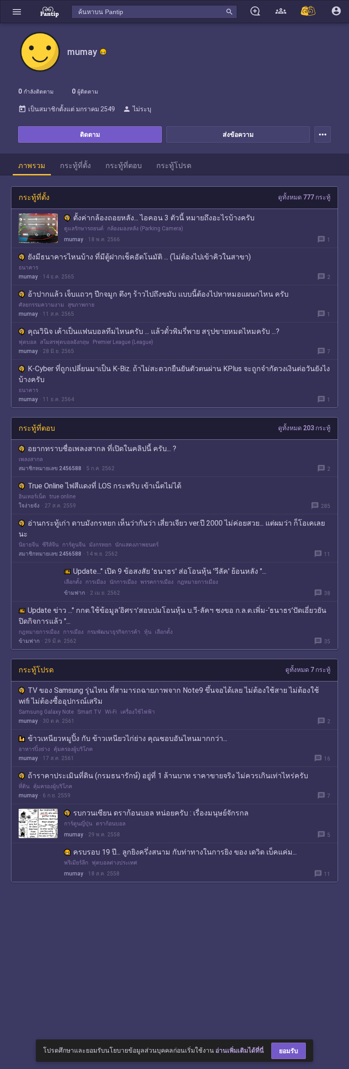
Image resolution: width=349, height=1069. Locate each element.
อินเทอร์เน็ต (32, 496)
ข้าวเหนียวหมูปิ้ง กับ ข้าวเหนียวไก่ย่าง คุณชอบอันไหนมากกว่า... (127, 738)
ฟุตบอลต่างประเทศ (114, 863)
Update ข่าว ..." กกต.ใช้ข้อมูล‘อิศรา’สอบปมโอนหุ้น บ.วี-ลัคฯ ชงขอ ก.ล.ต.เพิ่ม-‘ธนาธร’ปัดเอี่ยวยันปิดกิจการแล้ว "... (172, 616)
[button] (16, 11)
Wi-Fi (111, 712)
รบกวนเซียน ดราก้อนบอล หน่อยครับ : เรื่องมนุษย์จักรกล (161, 813)
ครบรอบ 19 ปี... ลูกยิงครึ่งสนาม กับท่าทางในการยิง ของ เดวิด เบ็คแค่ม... (185, 852)
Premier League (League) (123, 342)
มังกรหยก (100, 545)
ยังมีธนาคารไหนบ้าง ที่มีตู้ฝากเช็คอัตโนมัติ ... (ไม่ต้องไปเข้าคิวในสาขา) (139, 257)
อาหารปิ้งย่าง (34, 749)
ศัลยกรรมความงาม (41, 305)
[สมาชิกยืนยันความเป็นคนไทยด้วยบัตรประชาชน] (103, 51)
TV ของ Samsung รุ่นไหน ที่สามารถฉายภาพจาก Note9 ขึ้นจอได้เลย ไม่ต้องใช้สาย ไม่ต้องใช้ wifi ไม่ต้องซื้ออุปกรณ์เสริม (169, 696)
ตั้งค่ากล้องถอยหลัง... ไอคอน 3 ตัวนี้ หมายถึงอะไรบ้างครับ (163, 218)
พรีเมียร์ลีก (76, 863)
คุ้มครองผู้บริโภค (73, 749)
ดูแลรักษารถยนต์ (84, 228)
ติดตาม (90, 134)
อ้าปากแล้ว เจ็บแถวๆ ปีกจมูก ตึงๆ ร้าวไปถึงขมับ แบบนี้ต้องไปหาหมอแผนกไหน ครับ (158, 294)
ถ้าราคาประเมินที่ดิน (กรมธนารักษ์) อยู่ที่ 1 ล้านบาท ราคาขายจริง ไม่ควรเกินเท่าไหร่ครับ (168, 775)
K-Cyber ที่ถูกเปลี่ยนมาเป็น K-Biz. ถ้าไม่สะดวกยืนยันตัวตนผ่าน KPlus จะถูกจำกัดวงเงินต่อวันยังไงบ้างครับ (174, 374)
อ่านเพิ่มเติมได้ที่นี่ (239, 1050)
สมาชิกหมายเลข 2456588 (50, 468)
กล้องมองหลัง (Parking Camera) (145, 228)
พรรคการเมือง (157, 582)
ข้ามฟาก (74, 593)
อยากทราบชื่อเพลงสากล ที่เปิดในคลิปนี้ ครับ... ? (102, 448)
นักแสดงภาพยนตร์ (137, 545)
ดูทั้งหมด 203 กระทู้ (304, 428)
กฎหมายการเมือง (197, 582)
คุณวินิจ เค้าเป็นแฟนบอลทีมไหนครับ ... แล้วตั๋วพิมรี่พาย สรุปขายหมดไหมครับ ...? (153, 331)
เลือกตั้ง (73, 582)
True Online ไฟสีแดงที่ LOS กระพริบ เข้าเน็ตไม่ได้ (104, 486)
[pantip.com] (49, 11)
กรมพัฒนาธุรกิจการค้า (113, 632)
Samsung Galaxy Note (46, 712)
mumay (73, 239)
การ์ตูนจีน (73, 545)
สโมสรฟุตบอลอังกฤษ (64, 342)
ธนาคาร (28, 267)
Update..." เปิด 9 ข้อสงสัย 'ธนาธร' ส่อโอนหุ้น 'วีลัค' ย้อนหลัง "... (169, 571)
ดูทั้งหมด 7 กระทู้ (307, 669)
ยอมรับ (288, 1050)
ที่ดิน (24, 786)
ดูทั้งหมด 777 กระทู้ (304, 197)
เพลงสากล (31, 459)
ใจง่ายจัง (29, 505)
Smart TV (89, 712)
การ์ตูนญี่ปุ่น (78, 823)
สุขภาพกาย (81, 305)
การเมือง (95, 582)
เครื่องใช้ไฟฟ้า (137, 712)
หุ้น (147, 632)
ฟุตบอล (27, 342)
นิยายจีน (29, 545)
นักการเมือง (123, 582)
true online (62, 496)
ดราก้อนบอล (110, 823)
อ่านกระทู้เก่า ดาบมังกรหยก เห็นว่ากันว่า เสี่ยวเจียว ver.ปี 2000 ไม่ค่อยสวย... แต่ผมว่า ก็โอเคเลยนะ (172, 528)
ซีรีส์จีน (50, 545)
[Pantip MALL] (309, 11)
